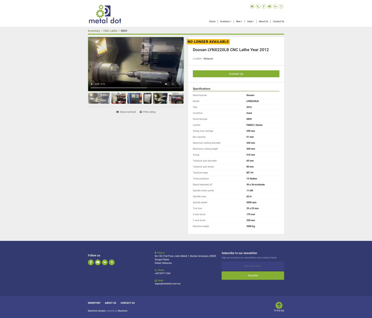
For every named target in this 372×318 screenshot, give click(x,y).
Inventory (225, 21)
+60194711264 (162, 273)
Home (212, 21)
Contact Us (278, 21)
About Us (263, 21)
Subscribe (253, 275)
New (238, 21)
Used (249, 21)
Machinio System (97, 310)
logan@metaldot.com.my (168, 283)
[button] (225, 21)
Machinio (122, 310)
